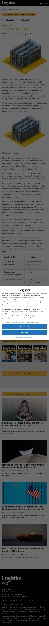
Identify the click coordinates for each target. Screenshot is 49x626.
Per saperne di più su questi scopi (28, 322)
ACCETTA (24, 326)
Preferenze (24, 332)
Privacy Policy (28, 337)
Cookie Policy (19, 337)
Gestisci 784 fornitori (11, 322)
